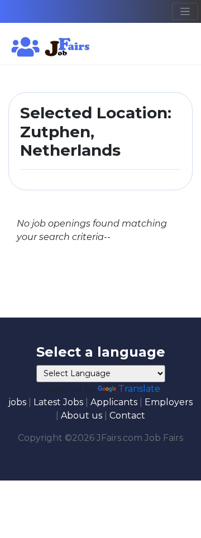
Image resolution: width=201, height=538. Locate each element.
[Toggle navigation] (185, 11)
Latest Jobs (58, 402)
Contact (127, 415)
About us (81, 415)
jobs (17, 402)
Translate (139, 388)
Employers (169, 402)
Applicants (113, 402)
